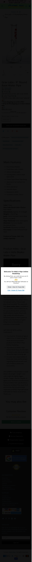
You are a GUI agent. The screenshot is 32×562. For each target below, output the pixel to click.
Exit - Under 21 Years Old (16, 290)
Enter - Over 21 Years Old (16, 287)
